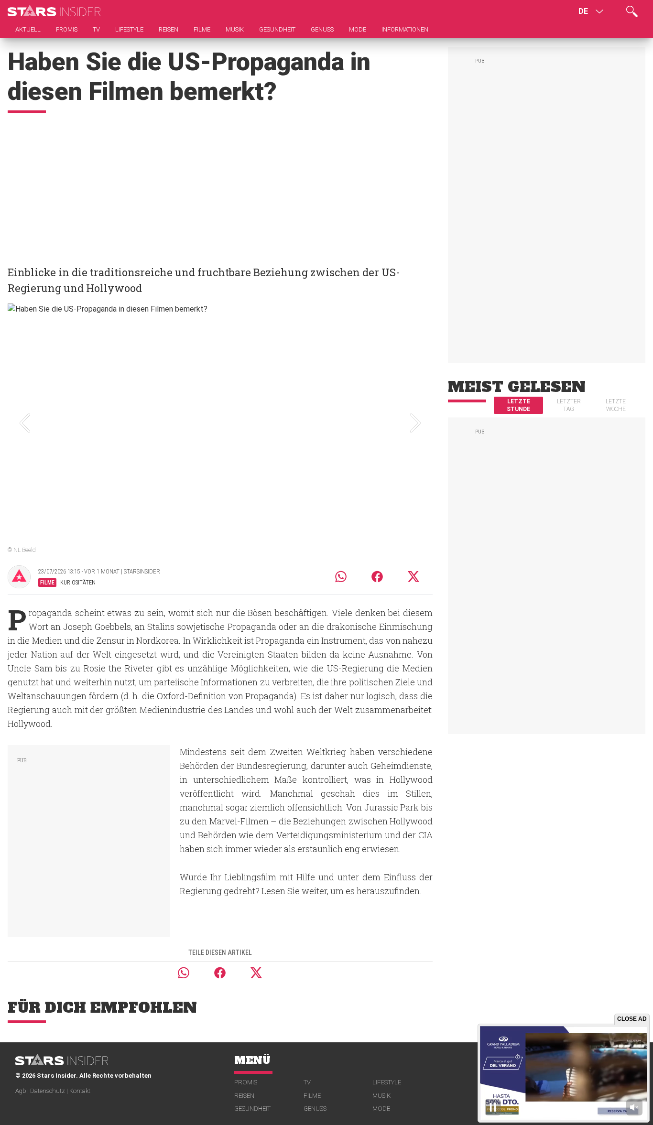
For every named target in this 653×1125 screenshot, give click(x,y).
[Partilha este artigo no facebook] (377, 576)
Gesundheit (252, 1108)
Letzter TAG (569, 405)
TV (307, 1082)
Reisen (244, 1095)
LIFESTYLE (386, 1082)
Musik (381, 1095)
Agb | (22, 1090)
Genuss (315, 1108)
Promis (245, 1082)
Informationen (404, 29)
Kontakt (79, 1090)
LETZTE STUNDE (518, 405)
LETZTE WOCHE (616, 405)
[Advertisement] (220, 185)
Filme (312, 1095)
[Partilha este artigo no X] (414, 576)
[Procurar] (632, 11)
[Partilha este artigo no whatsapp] (341, 576)
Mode (381, 1108)
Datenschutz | (49, 1090)
